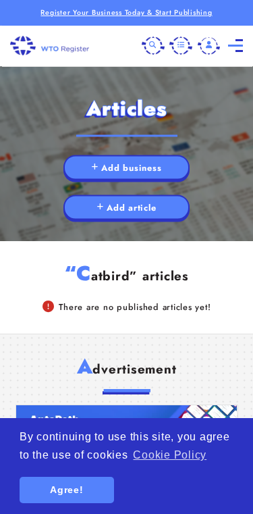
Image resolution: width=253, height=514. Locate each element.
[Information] (180, 45)
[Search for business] (153, 45)
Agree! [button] (67, 489)
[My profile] (209, 45)
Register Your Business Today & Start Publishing (126, 12)
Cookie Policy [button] (169, 455)
